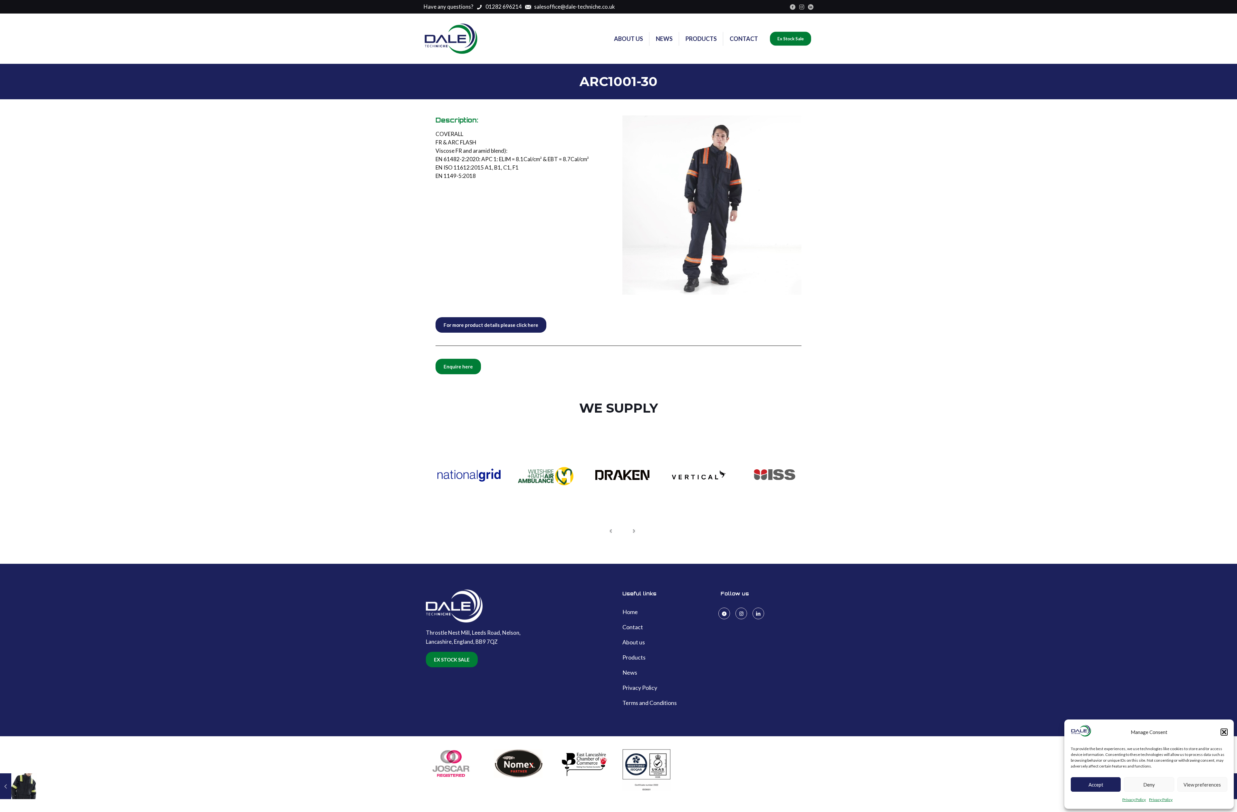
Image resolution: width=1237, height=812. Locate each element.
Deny (1149, 785)
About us (633, 642)
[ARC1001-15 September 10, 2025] (18, 786)
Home (630, 611)
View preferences (1202, 785)
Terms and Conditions (649, 702)
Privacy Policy (1134, 799)
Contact (632, 627)
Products (634, 657)
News (629, 672)
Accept (1095, 785)
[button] (1224, 732)
